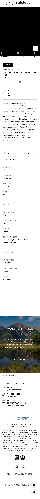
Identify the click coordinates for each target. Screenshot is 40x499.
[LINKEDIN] (23, 467)
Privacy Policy (28, 485)
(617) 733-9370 (12, 396)
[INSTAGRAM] (17, 467)
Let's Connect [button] (20, 359)
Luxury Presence (25, 474)
